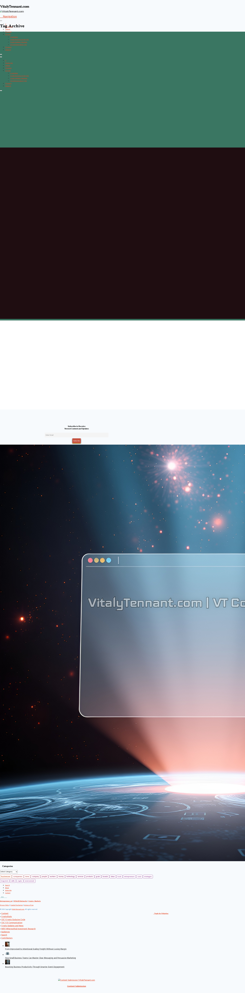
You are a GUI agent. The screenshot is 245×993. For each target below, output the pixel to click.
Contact (8, 47)
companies (17, 876)
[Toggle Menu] (1, 20)
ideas (113, 876)
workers (53, 876)
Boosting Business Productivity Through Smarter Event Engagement (34, 967)
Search (8, 49)
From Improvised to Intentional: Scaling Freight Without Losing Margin (35, 949)
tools (119, 876)
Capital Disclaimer (16, 905)
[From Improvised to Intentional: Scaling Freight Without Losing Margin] (7, 946)
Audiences (5, 932)
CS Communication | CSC (18, 44)
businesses (5, 876)
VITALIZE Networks (20, 901)
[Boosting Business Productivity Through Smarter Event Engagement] (7, 964)
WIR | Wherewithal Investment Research (18, 929)
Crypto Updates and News (12, 926)
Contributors (7, 938)
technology (70, 876)
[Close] (1, 54)
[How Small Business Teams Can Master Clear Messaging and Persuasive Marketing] (7, 955)
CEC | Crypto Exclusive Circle (13, 919)
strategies (148, 876)
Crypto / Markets (34, 901)
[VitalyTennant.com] (5, 60)
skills (13, 881)
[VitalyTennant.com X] (4, 897)
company (35, 876)
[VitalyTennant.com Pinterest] (5, 897)
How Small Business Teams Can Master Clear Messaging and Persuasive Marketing (40, 958)
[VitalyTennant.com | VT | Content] (6, 897)
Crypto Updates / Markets (18, 42)
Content (8, 32)
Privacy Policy (4, 905)
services (80, 876)
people (44, 876)
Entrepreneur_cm (6, 901)
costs (139, 876)
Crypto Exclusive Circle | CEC (19, 39)
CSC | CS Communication (11, 922)
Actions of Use (28, 905)
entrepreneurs (129, 876)
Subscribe (9, 63)
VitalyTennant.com (18, 909)
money (61, 876)
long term (4, 881)
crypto (19, 881)
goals (98, 876)
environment (29, 881)
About (8, 29)
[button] (8, 16)
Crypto (8, 34)
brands (105, 876)
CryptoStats (14, 37)
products (89, 876)
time (27, 876)
